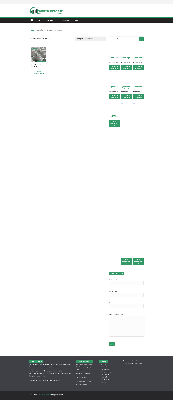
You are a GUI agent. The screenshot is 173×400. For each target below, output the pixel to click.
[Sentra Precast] (31, 20)
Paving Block (105, 377)
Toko (76, 20)
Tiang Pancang (106, 372)
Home (32, 30)
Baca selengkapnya (39, 72)
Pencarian (141, 39)
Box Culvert (105, 369)
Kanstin (103, 382)
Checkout (50, 20)
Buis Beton (105, 374)
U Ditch (103, 364)
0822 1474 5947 (86, 373)
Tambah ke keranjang (114, 67)
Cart (40, 20)
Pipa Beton (105, 367)
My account (64, 20)
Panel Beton (105, 379)
